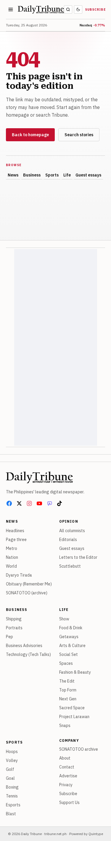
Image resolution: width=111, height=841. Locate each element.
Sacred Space (72, 707)
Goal (10, 778)
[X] (19, 503)
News (13, 175)
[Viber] (49, 503)
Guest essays (88, 175)
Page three (16, 539)
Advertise (68, 776)
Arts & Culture (72, 645)
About (64, 758)
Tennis (12, 796)
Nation (12, 557)
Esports (13, 805)
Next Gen (67, 699)
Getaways (68, 636)
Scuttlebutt (70, 566)
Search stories (79, 134)
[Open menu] (11, 9)
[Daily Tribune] (39, 477)
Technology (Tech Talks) (28, 654)
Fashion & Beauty (75, 672)
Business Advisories (24, 645)
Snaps (64, 725)
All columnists (72, 530)
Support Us (69, 802)
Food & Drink (70, 627)
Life (67, 175)
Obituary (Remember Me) (29, 584)
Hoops (12, 751)
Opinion (68, 521)
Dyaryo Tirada (19, 575)
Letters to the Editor (78, 557)
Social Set (68, 654)
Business (32, 175)
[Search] (68, 9)
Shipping (14, 619)
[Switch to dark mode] (78, 9)
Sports (52, 175)
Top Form (67, 690)
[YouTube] (39, 503)
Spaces (66, 663)
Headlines (15, 530)
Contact (66, 767)
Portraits (14, 627)
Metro (11, 548)
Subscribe (95, 10)
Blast (11, 813)
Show (64, 619)
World (11, 566)
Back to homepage (30, 134)
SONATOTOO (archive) (26, 593)
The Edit (67, 681)
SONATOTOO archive (78, 749)
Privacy (66, 784)
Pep (9, 636)
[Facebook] (9, 503)
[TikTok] (59, 503)
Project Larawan (74, 716)
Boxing (12, 787)
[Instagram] (29, 503)
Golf (10, 769)
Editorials (68, 539)
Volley (12, 760)
